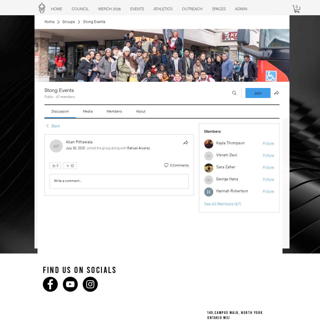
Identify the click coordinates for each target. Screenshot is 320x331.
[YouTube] (70, 284)
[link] (60, 111)
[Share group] (277, 93)
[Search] (234, 93)
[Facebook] (50, 284)
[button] (297, 9)
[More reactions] (70, 165)
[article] (119, 165)
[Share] (186, 143)
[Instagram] (90, 284)
